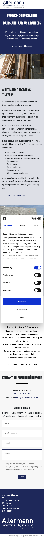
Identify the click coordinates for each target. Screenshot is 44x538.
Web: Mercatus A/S (35, 536)
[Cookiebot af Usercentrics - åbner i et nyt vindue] (31, 218)
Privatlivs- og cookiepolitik (18, 536)
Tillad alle (22, 301)
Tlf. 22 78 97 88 (22, 393)
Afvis (22, 317)
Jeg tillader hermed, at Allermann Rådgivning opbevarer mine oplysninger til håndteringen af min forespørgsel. (24, 467)
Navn (6, 423)
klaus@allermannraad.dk (26, 397)
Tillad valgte (22, 309)
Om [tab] (36, 225)
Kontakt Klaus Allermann (22, 46)
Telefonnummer (11, 433)
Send (22, 477)
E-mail (7, 443)
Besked (7, 453)
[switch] (37, 275)
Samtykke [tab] (8, 225)
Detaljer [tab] (22, 225)
